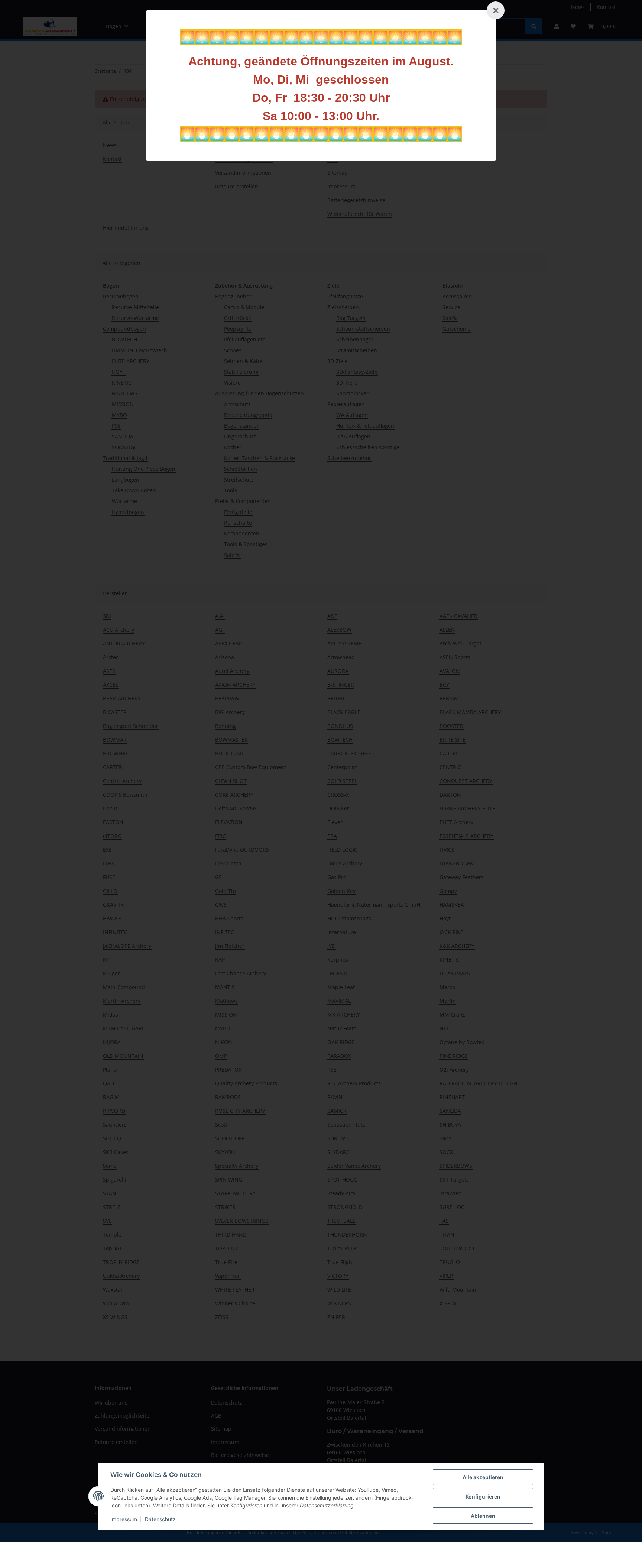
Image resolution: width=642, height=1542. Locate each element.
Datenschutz (160, 1519)
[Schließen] (496, 10)
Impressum (123, 1519)
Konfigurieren (483, 1496)
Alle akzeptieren (483, 1477)
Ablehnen (483, 1516)
